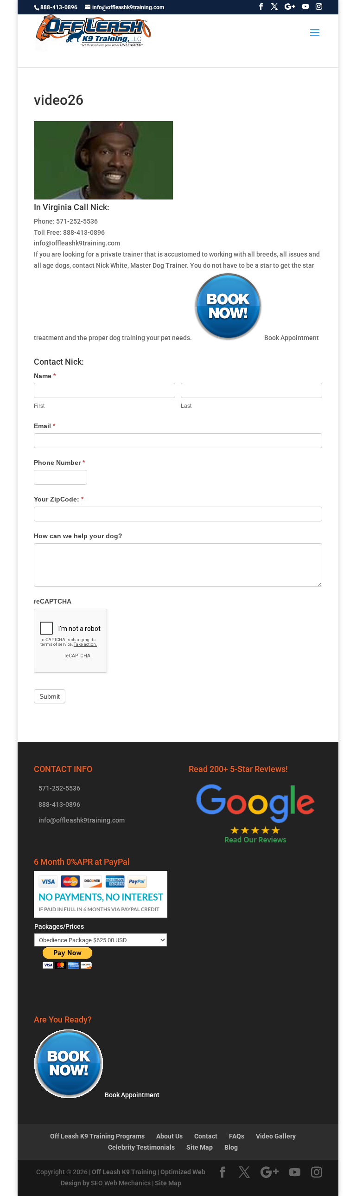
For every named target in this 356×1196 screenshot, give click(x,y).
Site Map (199, 1147)
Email (44, 426)
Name (45, 375)
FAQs (236, 1136)
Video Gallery (276, 1136)
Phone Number (59, 462)
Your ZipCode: (58, 499)
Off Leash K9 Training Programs (97, 1136)
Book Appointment (291, 337)
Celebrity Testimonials (141, 1147)
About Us (169, 1136)
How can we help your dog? (78, 536)
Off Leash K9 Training (124, 1172)
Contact (205, 1136)
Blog (231, 1147)
